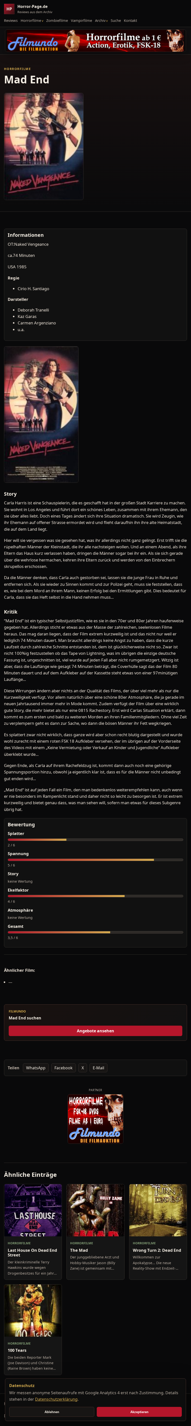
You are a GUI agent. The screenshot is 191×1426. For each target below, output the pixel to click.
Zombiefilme (57, 20)
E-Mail (98, 1068)
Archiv (100, 20)
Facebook (63, 1068)
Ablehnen (52, 1412)
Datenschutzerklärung (56, 1399)
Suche (116, 20)
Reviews (11, 20)
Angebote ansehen (95, 1031)
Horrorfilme (31, 20)
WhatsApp (36, 1068)
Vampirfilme (81, 20)
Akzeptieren (139, 1412)
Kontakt (130, 20)
